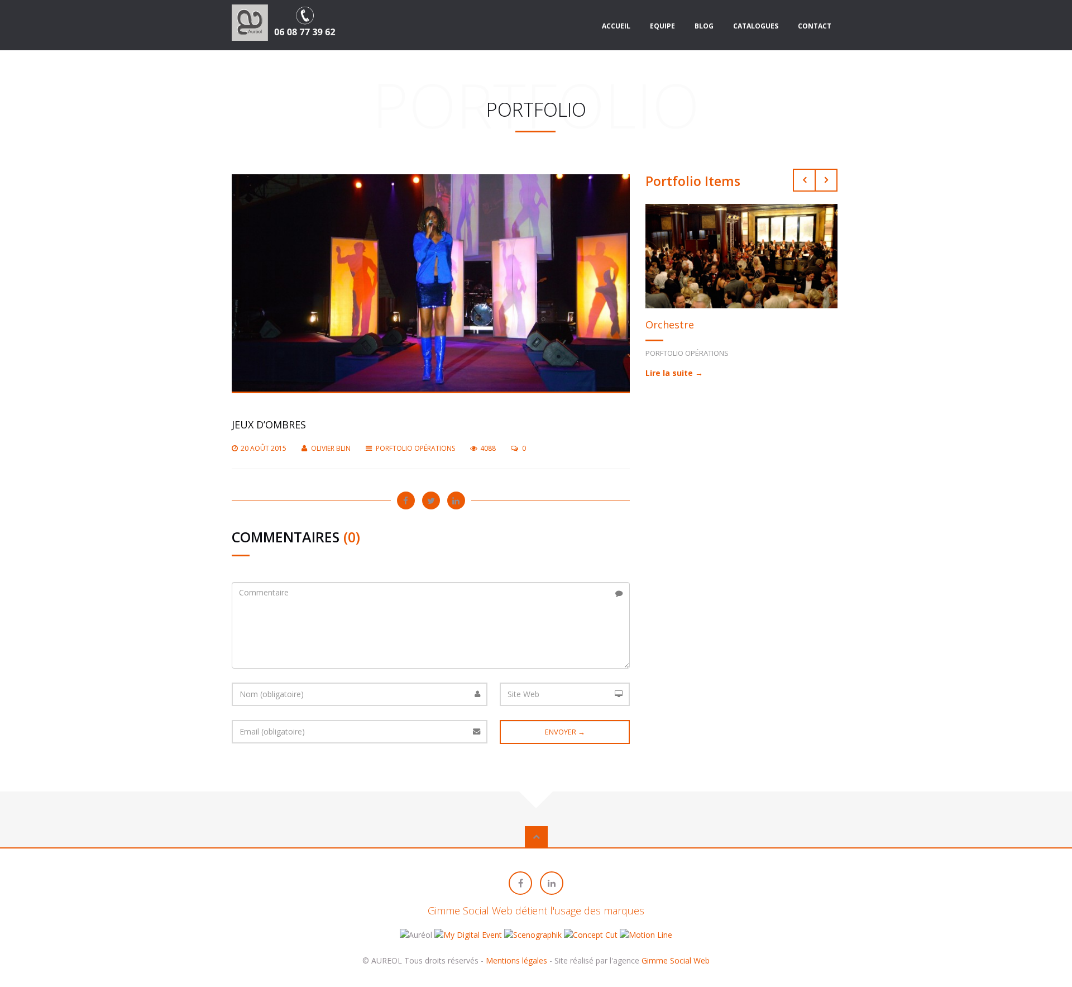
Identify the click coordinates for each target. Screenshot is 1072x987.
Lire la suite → (674, 373)
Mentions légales (516, 960)
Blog (704, 26)
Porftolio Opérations (415, 448)
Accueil (616, 26)
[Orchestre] (741, 255)
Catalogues (755, 26)
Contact (814, 26)
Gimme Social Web (676, 960)
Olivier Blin (331, 448)
